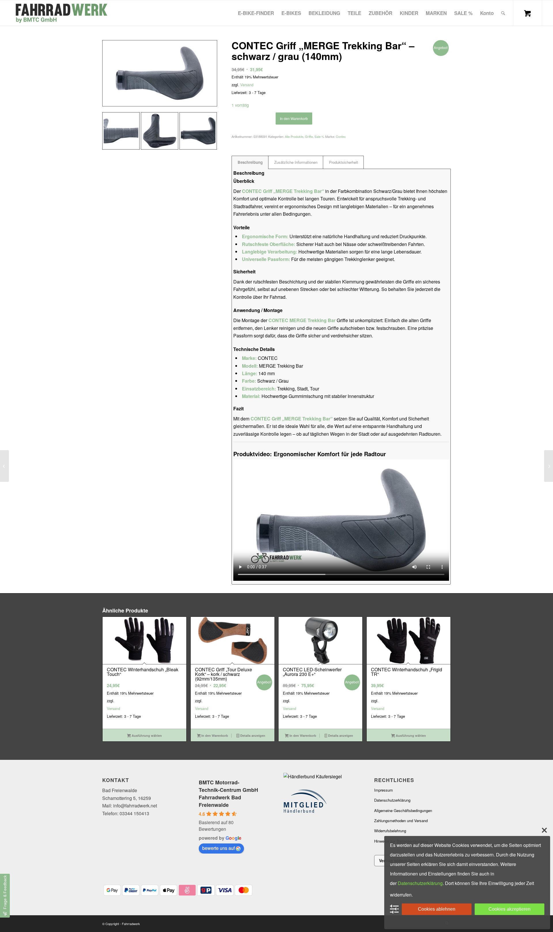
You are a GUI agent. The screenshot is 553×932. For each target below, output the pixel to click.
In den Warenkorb (294, 118)
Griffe (309, 136)
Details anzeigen (252, 735)
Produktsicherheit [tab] (343, 162)
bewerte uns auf (218, 848)
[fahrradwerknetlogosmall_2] (61, 13)
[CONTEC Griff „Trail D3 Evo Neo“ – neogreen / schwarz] (4, 466)
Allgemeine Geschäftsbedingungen (403, 810)
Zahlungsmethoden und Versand (401, 820)
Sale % (319, 136)
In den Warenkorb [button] (214, 735)
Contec (341, 136)
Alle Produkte (294, 136)
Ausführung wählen (146, 735)
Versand (246, 84)
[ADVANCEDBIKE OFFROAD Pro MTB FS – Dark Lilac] (548, 466)
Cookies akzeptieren (509, 909)
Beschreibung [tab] (250, 162)
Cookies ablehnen (436, 909)
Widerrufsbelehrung (390, 830)
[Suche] (503, 13)
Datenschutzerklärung (392, 800)
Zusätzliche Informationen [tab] (295, 162)
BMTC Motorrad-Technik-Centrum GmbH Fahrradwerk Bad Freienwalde (228, 794)
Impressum (383, 790)
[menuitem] (256, 13)
